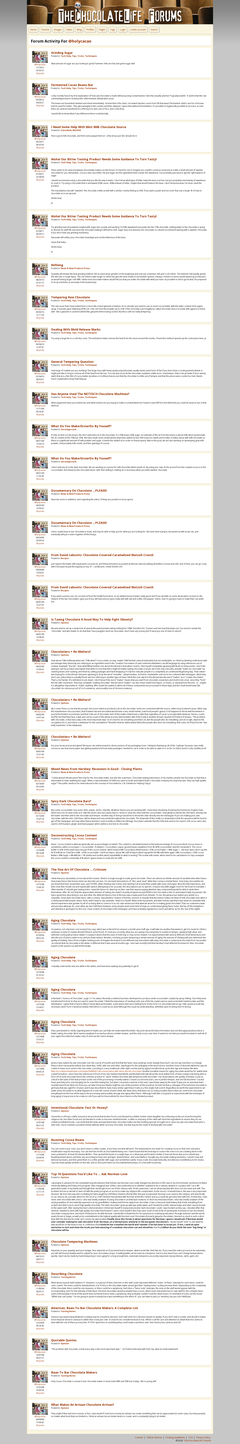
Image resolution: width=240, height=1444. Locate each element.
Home (33, 29)
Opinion (65, 622)
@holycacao (40, 64)
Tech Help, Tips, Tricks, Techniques (79, 56)
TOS (190, 1437)
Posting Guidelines (176, 1437)
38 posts (40, 73)
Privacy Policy (203, 1437)
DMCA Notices (155, 1437)
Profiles (90, 29)
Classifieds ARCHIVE (71, 130)
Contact (139, 1437)
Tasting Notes (68, 1277)
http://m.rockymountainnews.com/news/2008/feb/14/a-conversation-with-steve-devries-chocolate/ (96, 1071)
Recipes (65, 558)
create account (138, 29)
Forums (45, 29)
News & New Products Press (75, 268)
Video (69, 29)
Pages (102, 29)
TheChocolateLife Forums (197, 1440)
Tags (112, 29)
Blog (79, 29)
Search (154, 29)
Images (58, 29)
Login (123, 29)
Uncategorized (68, 429)
